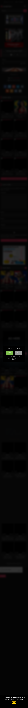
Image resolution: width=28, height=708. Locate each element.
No (18, 353)
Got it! (14, 702)
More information (14, 705)
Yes (10, 353)
